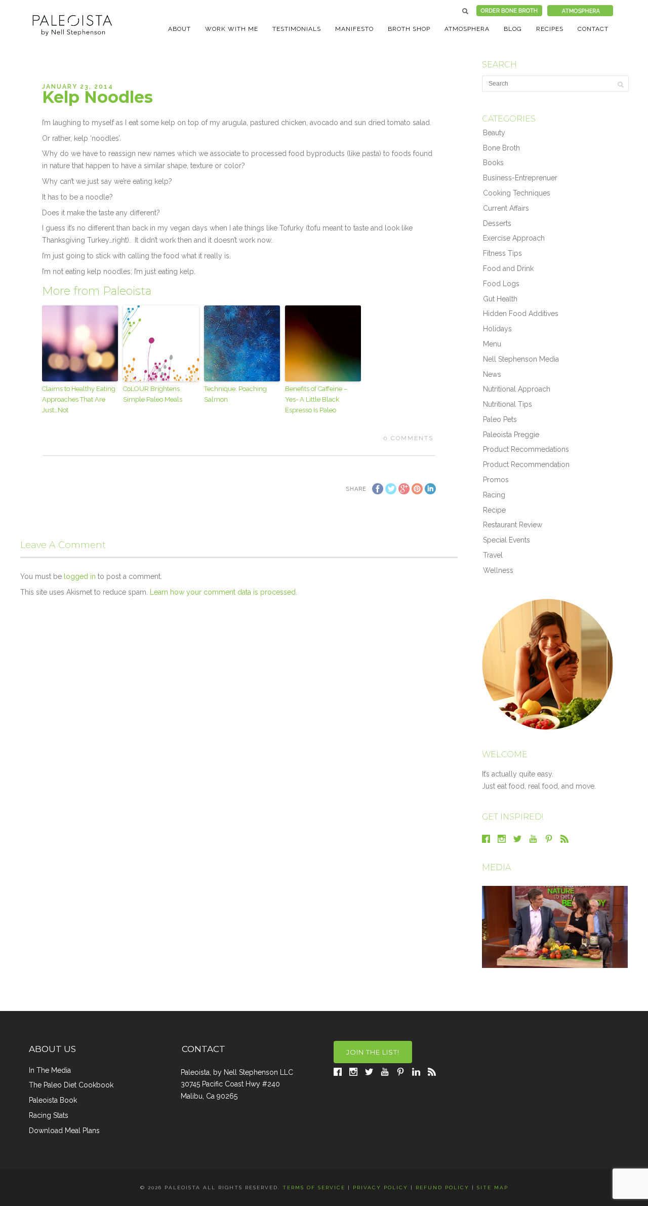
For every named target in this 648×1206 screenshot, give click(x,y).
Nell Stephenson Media (521, 359)
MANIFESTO (354, 28)
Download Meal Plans (64, 1130)
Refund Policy (442, 1187)
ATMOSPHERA (467, 28)
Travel (493, 555)
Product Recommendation (526, 464)
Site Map (492, 1187)
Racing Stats (48, 1115)
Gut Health (500, 299)
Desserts (497, 223)
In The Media (50, 1070)
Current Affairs (506, 208)
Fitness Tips (502, 253)
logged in (80, 576)
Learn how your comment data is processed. (223, 592)
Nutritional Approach (516, 389)
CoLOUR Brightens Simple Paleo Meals (152, 394)
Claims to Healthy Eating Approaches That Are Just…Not (78, 399)
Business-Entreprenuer (520, 178)
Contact (593, 28)
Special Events (506, 540)
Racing (494, 495)
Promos (496, 480)
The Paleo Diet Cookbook (71, 1085)
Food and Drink (508, 268)
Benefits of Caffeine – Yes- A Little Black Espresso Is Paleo (316, 399)
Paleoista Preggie (511, 435)
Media (496, 867)
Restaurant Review (512, 525)
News (492, 374)
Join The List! (372, 1052)
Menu (492, 344)
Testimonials (296, 28)
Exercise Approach (514, 238)
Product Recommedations (526, 449)
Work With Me (231, 28)
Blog (513, 28)
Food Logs (501, 284)
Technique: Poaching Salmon (235, 394)
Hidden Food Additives (520, 313)
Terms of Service (313, 1187)
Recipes (549, 28)
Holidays (497, 329)
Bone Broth (501, 148)
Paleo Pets (500, 419)
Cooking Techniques (516, 193)
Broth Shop (409, 28)
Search (465, 11)
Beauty (494, 133)
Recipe (494, 510)
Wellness (498, 570)
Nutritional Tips (507, 404)
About (179, 28)
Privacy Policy (380, 1187)
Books (493, 163)
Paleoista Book (53, 1100)
